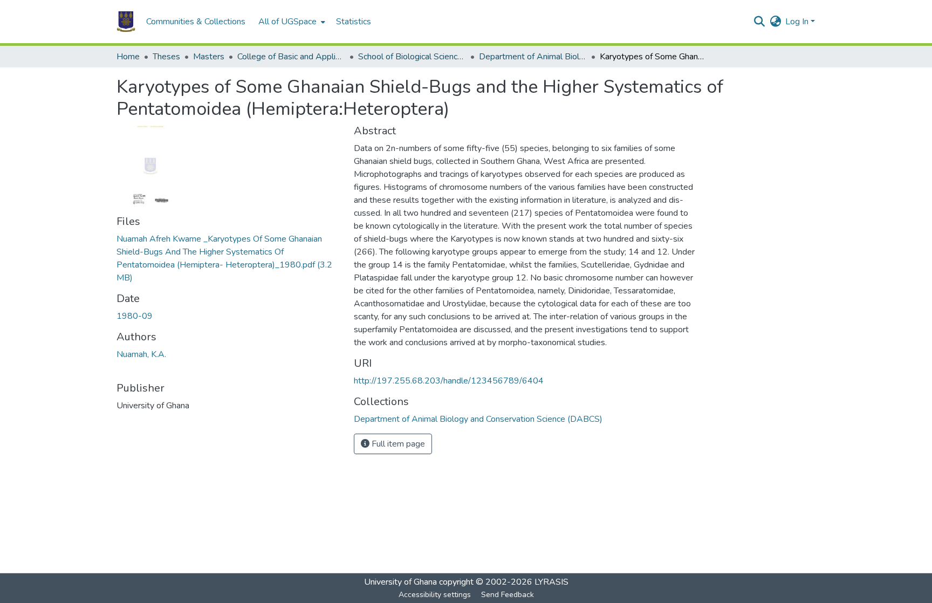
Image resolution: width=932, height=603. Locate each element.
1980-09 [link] (134, 316)
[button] (125, 21)
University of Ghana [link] (400, 582)
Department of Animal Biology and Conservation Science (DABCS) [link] (533, 57)
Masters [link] (208, 57)
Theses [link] (166, 57)
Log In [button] (798, 22)
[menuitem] (290, 21)
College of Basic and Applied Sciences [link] (291, 57)
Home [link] (128, 57)
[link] (228, 258)
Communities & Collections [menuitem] (195, 22)
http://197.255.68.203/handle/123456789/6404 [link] (449, 381)
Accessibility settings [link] (435, 595)
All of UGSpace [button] (287, 22)
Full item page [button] (397, 444)
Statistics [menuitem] (353, 22)
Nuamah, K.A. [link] (141, 354)
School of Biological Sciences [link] (412, 57)
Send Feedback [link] (507, 595)
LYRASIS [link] (551, 582)
